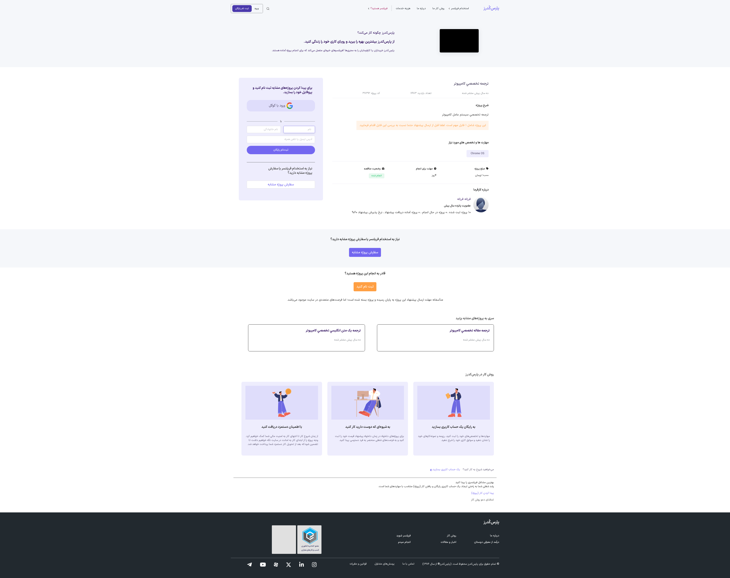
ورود (256, 8)
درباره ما (421, 8)
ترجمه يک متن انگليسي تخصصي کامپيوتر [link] (333, 330)
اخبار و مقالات (448, 542)
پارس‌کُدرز (491, 8)
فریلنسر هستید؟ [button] (379, 8)
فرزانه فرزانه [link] (464, 199)
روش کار (451, 536)
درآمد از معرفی (486, 542)
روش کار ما (438, 8)
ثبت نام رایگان (242, 8)
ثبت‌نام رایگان (280, 150)
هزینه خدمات (403, 8)
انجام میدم (404, 542)
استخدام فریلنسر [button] (460, 8)
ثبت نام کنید (365, 286)
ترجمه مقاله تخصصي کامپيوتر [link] (470, 330)
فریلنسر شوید (403, 536)
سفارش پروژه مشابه (281, 184)
